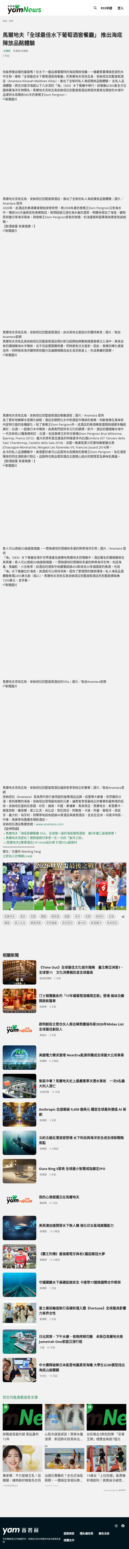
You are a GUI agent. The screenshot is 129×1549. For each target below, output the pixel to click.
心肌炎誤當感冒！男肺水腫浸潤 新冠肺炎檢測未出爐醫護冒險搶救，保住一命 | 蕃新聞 (64, 1436)
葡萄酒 (55, 916)
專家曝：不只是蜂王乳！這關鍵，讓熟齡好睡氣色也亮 (22, 1478)
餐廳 (67, 916)
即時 (11, 21)
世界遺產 (51, 923)
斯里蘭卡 (96, 923)
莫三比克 (20, 923)
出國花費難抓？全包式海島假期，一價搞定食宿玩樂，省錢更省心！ (64, 1478)
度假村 (100, 916)
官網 (88, 916)
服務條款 (69, 1533)
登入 (121, 8)
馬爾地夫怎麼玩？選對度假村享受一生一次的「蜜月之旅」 (45, 838)
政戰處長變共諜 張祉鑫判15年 (21, 1436)
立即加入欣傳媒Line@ (17, 856)
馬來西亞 (112, 923)
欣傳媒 (6, 50)
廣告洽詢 (104, 1533)
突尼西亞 (67, 923)
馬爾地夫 (9, 916)
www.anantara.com (49, 824)
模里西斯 (35, 923)
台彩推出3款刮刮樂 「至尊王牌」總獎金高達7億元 (105, 1436)
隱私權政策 (86, 1533)
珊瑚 (7, 923)
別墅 (33, 916)
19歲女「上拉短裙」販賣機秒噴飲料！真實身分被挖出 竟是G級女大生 (106, 1478)
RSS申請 (106, 8)
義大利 (82, 923)
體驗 (43, 916)
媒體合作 (69, 1540)
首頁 (5, 21)
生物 (111, 916)
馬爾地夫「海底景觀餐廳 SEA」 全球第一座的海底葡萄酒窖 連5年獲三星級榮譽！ (61, 833)
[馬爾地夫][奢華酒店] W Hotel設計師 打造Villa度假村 (41, 842)
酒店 (22, 916)
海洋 (77, 916)
